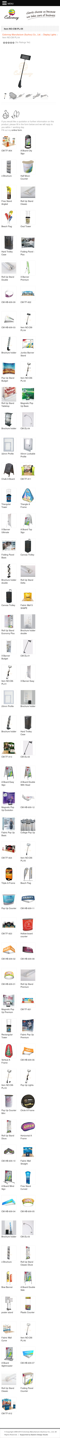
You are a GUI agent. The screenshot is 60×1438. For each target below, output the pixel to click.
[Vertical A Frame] (8, 1051)
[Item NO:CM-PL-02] (28, 369)
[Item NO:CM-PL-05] (28, 849)
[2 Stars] (6, 42)
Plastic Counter (28, 1312)
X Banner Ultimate (5, 531)
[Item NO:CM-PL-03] (8, 1076)
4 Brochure (6, 175)
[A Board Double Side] (28, 1278)
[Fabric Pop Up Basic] (8, 823)
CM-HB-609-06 (28, 1059)
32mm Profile (7, 453)
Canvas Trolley (27, 554)
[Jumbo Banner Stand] (28, 343)
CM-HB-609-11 (28, 908)
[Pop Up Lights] (28, 1076)
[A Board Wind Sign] (8, 1177)
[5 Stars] (13, 42)
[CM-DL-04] (28, 419)
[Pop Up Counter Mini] (8, 1101)
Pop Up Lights (27, 1085)
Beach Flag (6, 226)
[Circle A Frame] (28, 1101)
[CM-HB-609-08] (28, 950)
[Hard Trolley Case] (8, 242)
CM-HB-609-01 (8, 984)
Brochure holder (8, 352)
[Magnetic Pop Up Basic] (28, 394)
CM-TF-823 (6, 933)
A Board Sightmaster (7, 1364)
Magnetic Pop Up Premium (7, 1011)
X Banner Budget (5, 657)
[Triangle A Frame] (28, 495)
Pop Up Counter (8, 908)
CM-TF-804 (6, 150)
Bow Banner (7, 1287)
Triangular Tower (6, 505)
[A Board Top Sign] (28, 520)
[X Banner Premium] (28, 268)
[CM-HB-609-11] (28, 899)
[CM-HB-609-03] (8, 318)
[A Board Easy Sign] (8, 773)
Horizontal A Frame (26, 1137)
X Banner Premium (25, 278)
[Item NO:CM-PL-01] (8, 672)
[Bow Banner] (8, 1278)
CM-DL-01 (25, 655)
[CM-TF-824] (8, 849)
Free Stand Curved (26, 1187)
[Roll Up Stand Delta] (28, 571)
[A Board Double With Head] (28, 773)
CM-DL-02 (25, 756)
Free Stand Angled (6, 202)
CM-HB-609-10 (8, 1160)
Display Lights (49, 34)
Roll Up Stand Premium (27, 985)
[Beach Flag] (8, 217)
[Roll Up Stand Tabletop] (8, 394)
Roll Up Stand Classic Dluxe (27, 1263)
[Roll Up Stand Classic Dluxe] (28, 1253)
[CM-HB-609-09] (8, 293)
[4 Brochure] (8, 167)
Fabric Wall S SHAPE (27, 606)
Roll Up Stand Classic (27, 202)
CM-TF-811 (26, 478)
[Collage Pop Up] (28, 823)
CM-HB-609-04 (8, 1211)
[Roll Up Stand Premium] (28, 975)
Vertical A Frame (5, 1061)
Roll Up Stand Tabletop (7, 404)
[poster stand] (8, 1303)
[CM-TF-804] (8, 141)
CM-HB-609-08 (28, 958)
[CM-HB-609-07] (28, 1354)
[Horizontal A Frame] (28, 1126)
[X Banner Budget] (8, 646)
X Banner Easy (27, 680)
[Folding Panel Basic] (8, 545)
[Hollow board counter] (28, 924)
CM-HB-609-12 (28, 807)
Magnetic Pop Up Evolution (7, 809)
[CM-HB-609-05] (28, 1202)
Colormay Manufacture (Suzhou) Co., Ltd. (21, 34)
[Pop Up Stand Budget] (8, 369)
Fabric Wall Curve (6, 1339)
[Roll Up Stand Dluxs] (8, 1126)
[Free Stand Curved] (28, 1177)
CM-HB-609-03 (8, 327)
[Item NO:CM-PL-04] (28, 318)
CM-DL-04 (25, 428)
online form (17, 130)
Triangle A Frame (25, 505)
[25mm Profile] (8, 697)
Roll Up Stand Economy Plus (8, 632)
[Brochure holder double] (8, 571)
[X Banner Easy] (28, 672)
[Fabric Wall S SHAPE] (28, 596)
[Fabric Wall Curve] (8, 1328)
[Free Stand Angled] (8, 192)
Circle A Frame (27, 1110)
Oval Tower (26, 226)
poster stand (7, 1312)
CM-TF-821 (26, 1009)
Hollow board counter (27, 935)
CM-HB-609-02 (8, 958)
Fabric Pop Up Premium (27, 1036)
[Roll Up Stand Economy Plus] (8, 621)
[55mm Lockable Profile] (28, 444)
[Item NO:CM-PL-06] (28, 1328)
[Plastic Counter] (28, 1303)
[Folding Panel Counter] (28, 1379)
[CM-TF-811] (28, 470)
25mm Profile (7, 706)
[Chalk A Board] (8, 470)
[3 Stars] (9, 42)
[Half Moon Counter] (28, 167)
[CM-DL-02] (28, 748)
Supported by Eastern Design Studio (34, 1435)
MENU (11, 3)
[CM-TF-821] (28, 1000)
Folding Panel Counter (27, 1389)
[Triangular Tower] (8, 495)
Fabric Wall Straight (26, 1162)
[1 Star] (4, 42)
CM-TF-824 (6, 857)
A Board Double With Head (28, 783)
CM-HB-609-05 (28, 1211)
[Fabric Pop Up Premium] (28, 1025)
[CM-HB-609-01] (8, 975)
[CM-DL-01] (28, 646)
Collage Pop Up (28, 832)
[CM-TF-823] (8, 924)
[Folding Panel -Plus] (28, 242)
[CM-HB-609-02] (8, 950)
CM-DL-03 (25, 1236)
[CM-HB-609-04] (8, 1202)
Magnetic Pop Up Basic (27, 404)
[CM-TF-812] (8, 1404)
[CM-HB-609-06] (28, 1051)
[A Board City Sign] (28, 141)
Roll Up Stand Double (7, 278)
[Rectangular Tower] (8, 1025)
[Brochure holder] (8, 343)
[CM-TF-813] (8, 748)
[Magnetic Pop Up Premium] (8, 1000)
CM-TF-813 (6, 756)
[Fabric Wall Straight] (28, 1152)
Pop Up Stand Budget (7, 379)
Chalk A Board (8, 478)
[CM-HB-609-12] (28, 798)
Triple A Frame (8, 883)
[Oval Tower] (28, 217)
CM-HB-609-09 (8, 302)
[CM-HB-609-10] (8, 1152)
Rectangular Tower (7, 1036)
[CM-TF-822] (28, 293)
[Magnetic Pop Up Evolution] (8, 798)
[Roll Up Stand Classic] (28, 192)
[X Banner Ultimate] (8, 520)
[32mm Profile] (8, 444)
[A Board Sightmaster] (8, 1354)
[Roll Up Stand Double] (8, 268)
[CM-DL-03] (28, 1227)
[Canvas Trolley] (28, 545)
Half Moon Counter (25, 177)
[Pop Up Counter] (8, 899)
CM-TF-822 (26, 302)
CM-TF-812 (6, 1413)
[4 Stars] (11, 42)
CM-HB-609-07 (28, 1362)
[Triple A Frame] (8, 874)
